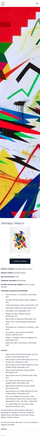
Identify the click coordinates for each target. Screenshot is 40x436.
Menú (37, 3)
